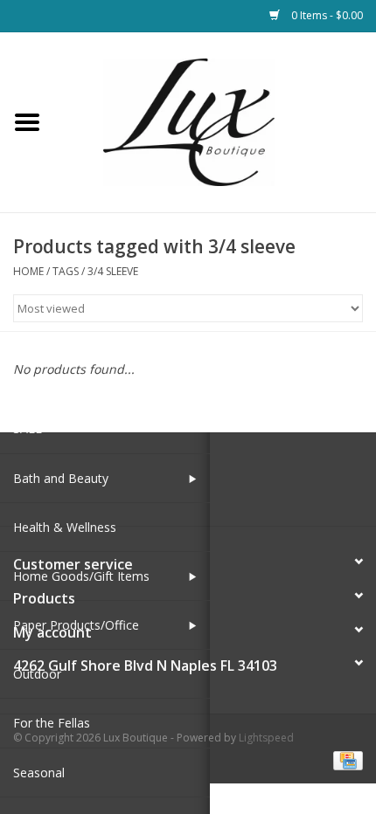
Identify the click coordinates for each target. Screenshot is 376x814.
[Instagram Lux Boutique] (204, 486)
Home (28, 271)
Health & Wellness (64, 527)
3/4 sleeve (112, 271)
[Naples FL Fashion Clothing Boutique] (215, 121)
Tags (65, 271)
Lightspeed (266, 737)
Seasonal (39, 772)
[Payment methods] (345, 759)
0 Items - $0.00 (326, 15)
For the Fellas (51, 722)
